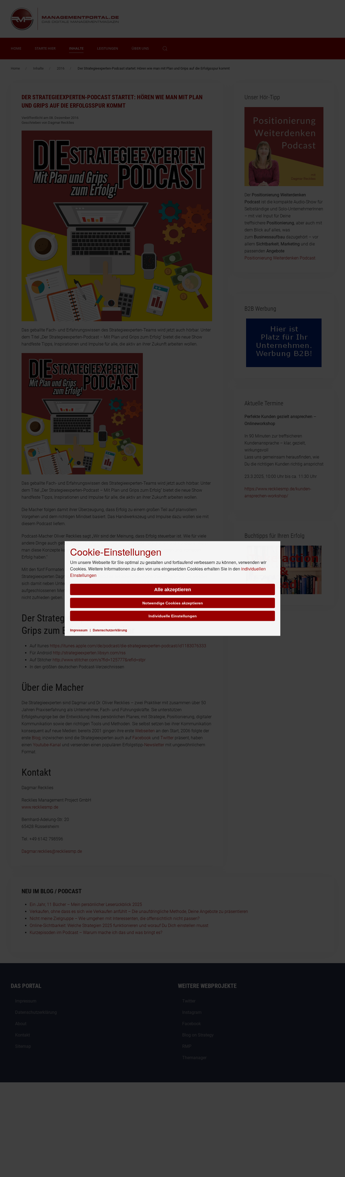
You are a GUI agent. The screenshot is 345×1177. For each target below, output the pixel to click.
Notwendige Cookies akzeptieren (172, 603)
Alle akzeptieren (172, 589)
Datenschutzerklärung (110, 630)
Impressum (79, 630)
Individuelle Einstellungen (173, 616)
